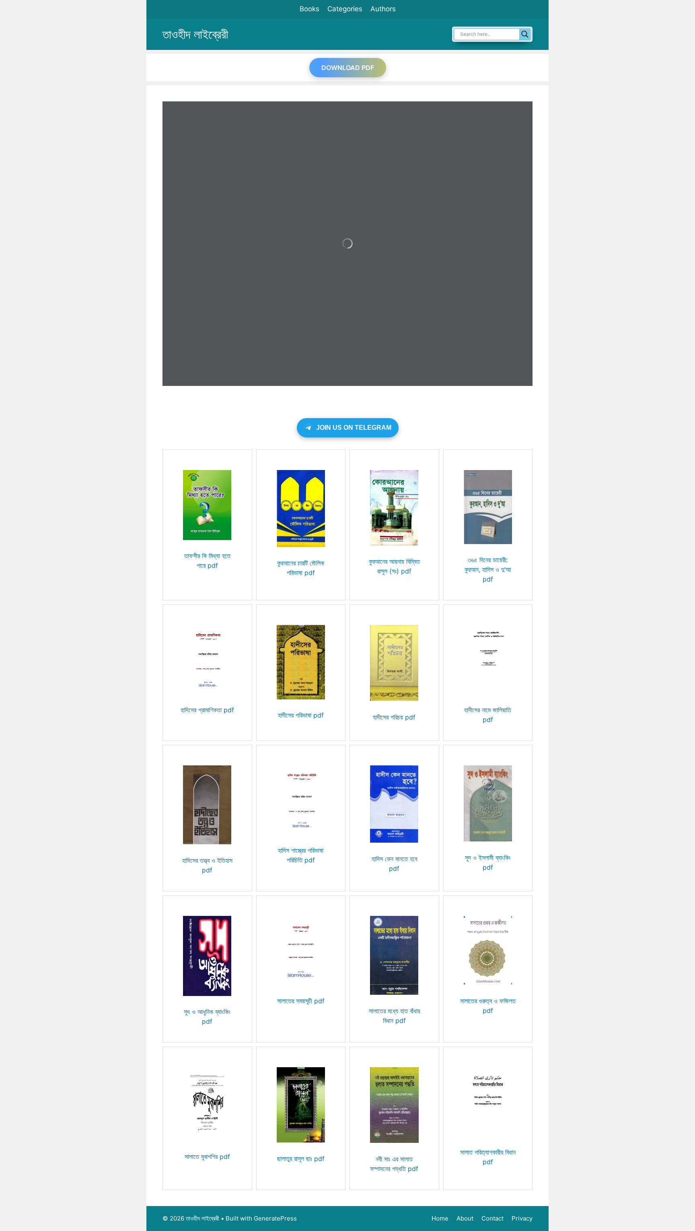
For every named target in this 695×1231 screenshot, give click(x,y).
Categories (344, 9)
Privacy (522, 1218)
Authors (383, 9)
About (464, 1218)
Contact (492, 1218)
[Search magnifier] (525, 34)
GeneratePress (275, 1218)
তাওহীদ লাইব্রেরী (195, 34)
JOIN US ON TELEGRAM (353, 427)
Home (440, 1218)
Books (309, 9)
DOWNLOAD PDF (347, 68)
